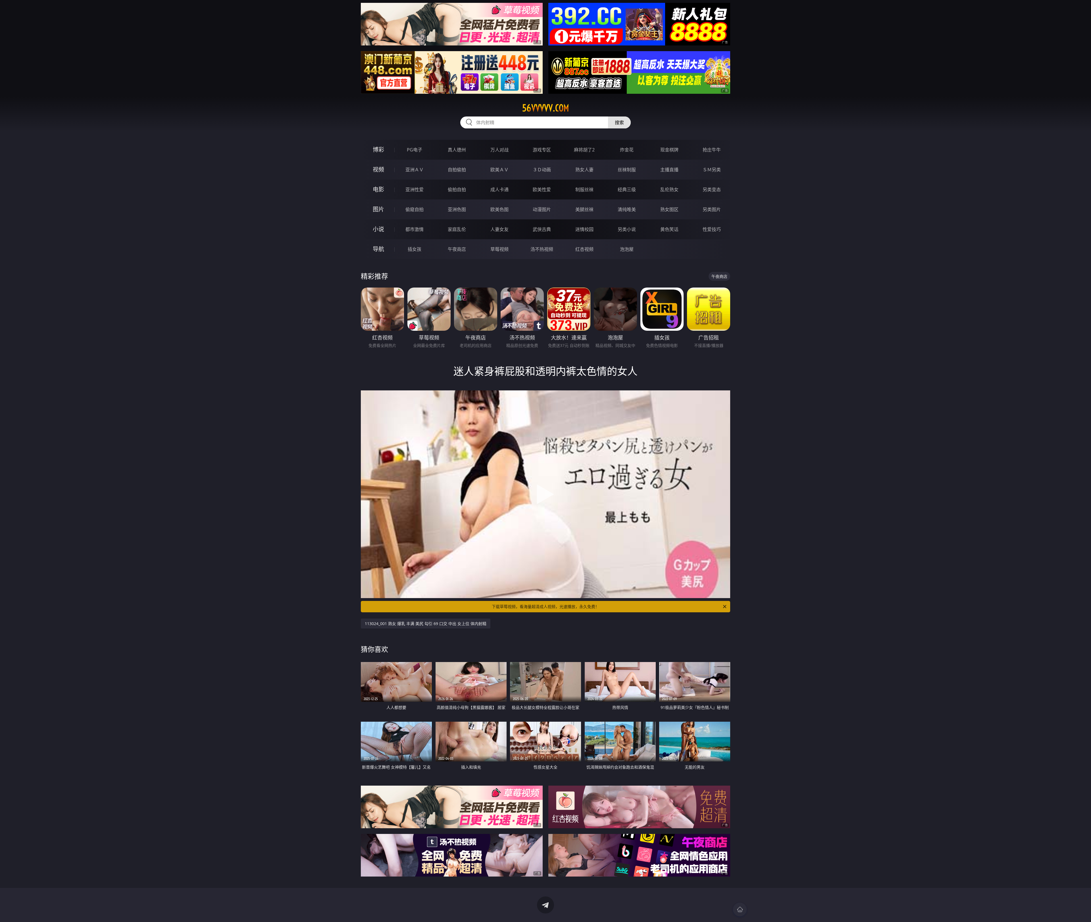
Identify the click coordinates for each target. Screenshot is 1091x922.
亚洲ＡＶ (414, 169)
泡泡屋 (627, 249)
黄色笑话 (669, 229)
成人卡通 (499, 189)
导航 (378, 249)
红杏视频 (584, 249)
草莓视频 (499, 249)
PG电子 (414, 150)
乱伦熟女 (669, 189)
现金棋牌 (669, 150)
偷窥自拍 (414, 209)
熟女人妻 (584, 169)
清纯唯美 (627, 209)
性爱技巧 (712, 229)
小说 (378, 229)
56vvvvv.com (545, 108)
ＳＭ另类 (712, 169)
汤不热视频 (541, 249)
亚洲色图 (457, 209)
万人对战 (499, 150)
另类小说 (627, 229)
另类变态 (712, 189)
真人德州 (457, 150)
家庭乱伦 (457, 229)
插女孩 (414, 249)
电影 (378, 189)
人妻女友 (499, 229)
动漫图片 (542, 209)
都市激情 (414, 229)
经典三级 (627, 189)
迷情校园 (584, 229)
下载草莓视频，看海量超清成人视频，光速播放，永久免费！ (545, 606)
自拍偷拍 (457, 169)
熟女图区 (669, 209)
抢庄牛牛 (712, 150)
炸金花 (627, 150)
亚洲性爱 (414, 189)
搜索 (619, 122)
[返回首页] (740, 909)
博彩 (378, 149)
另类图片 (712, 209)
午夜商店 (457, 249)
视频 (378, 169)
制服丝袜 (584, 189)
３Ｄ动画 (542, 169)
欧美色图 (499, 209)
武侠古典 (542, 229)
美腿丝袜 (584, 209)
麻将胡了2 (584, 150)
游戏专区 (542, 150)
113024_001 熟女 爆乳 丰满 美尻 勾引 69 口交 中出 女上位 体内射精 (425, 623)
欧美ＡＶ (499, 169)
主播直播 (669, 169)
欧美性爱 (542, 189)
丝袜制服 (627, 169)
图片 (378, 209)
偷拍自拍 (457, 189)
